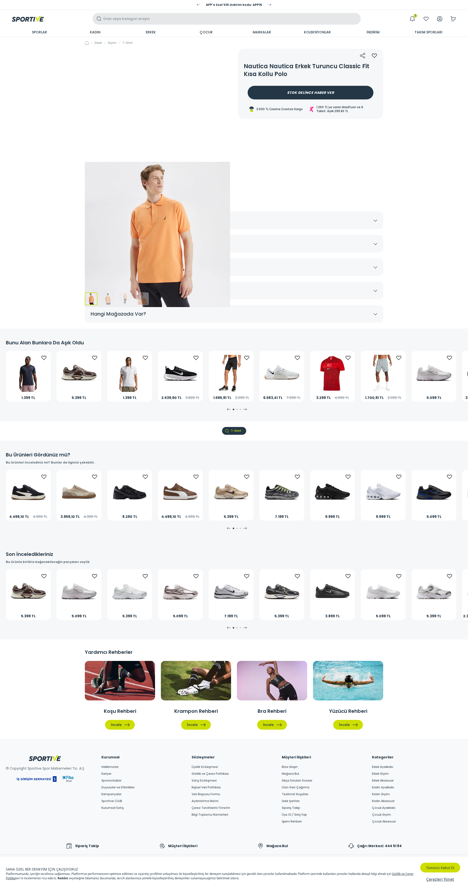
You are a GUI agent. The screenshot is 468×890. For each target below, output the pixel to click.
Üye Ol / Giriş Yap (294, 815)
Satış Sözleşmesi (204, 781)
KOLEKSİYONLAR (317, 32)
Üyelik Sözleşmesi (205, 767)
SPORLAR (39, 32)
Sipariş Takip (291, 808)
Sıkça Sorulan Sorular (297, 781)
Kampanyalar (111, 794)
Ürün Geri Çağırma (295, 787)
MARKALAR (262, 32)
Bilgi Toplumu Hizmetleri (210, 815)
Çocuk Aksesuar (384, 821)
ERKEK (151, 32)
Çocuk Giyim (381, 815)
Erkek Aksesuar (383, 781)
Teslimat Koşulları (295, 794)
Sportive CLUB (111, 801)
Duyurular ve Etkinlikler (118, 787)
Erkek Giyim (380, 774)
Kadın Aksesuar (383, 801)
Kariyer (106, 774)
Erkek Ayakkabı (382, 767)
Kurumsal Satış (112, 808)
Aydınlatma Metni (205, 801)
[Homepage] (28, 19)
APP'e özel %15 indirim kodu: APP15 (234, 4)
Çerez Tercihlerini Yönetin (211, 808)
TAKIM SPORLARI (428, 32)
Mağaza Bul (290, 774)
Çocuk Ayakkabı (383, 808)
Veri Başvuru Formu (206, 794)
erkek (98, 43)
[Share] (363, 55)
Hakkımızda (109, 767)
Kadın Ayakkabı (383, 787)
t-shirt (127, 43)
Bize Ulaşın (290, 767)
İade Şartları (291, 801)
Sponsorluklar (111, 781)
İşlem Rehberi (292, 821)
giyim (112, 43)
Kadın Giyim (381, 794)
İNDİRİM (373, 32)
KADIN (95, 32)
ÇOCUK (206, 32)
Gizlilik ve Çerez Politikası (210, 774)
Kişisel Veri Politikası (206, 787)
